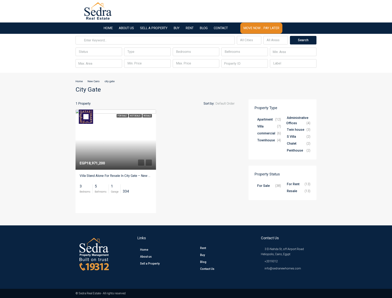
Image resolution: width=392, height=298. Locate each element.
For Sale (263, 186)
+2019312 (271, 261)
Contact (221, 28)
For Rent (293, 184)
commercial (266, 133)
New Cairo (94, 81)
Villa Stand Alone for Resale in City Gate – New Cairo (118, 176)
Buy (176, 28)
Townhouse (266, 140)
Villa (260, 126)
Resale (292, 191)
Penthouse (295, 150)
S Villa (291, 136)
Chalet (291, 143)
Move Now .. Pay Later (261, 28)
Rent (190, 28)
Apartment (265, 119)
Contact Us (207, 268)
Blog (204, 28)
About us (126, 28)
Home (108, 28)
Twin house (295, 130)
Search (303, 40)
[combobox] (249, 40)
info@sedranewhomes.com (283, 268)
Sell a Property (153, 28)
